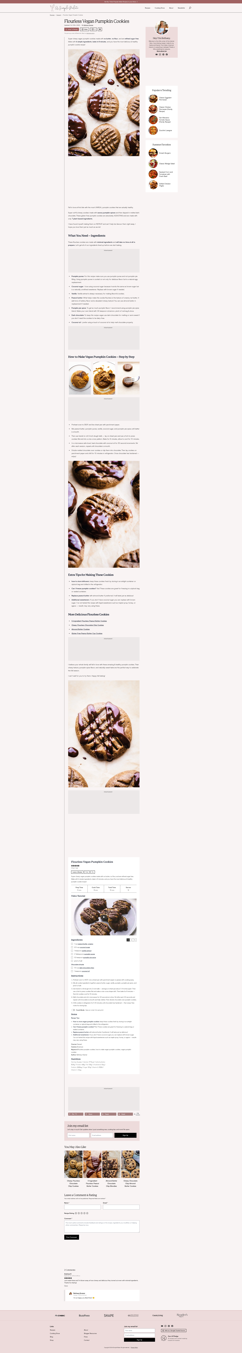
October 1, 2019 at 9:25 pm (80, 1295)
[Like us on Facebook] (167, 54)
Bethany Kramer (88, 25)
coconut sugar (85, 947)
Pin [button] (93, 872)
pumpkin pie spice (89, 957)
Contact (86, 1340)
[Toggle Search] (190, 8)
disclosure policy (90, 33)
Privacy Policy (134, 1347)
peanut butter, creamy (85, 944)
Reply (66, 1286)
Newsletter (181, 8)
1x (128, 940)
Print (86, 872)
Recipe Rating (69, 1213)
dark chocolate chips (86, 968)
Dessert (59, 15)
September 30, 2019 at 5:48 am (72, 1275)
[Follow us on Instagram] (160, 54)
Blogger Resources (90, 1333)
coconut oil (86, 971)
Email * (105, 1203)
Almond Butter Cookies (81, 629)
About (171, 8)
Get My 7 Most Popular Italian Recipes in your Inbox (121, 1)
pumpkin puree (89, 954)
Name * (66, 1203)
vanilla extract (86, 951)
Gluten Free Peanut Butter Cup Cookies (87, 633)
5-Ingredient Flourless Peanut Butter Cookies (89, 621)
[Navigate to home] (65, 8)
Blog (51, 1337)
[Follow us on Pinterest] (163, 54)
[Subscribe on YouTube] (156, 54)
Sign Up (125, 1135)
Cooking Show (160, 8)
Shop (52, 1340)
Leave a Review (77, 872)
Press (86, 1337)
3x (134, 940)
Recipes (147, 8)
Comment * (68, 1218)
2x (131, 940)
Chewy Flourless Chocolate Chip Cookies (88, 625)
